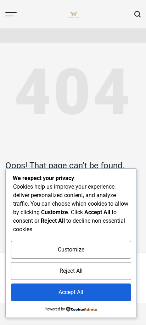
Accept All (70, 292)
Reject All (71, 270)
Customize (71, 249)
